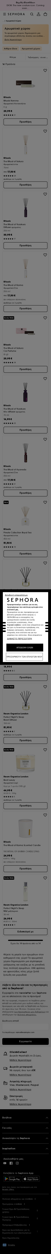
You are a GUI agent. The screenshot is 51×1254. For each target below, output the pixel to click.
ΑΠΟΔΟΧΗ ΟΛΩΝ (24, 647)
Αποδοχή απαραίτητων (16, 595)
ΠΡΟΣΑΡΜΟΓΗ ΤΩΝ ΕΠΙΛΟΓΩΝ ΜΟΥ (24, 656)
